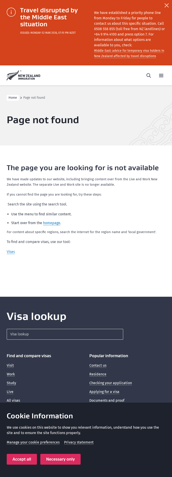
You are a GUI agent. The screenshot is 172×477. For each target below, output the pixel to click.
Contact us (97, 365)
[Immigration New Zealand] (23, 75)
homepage (51, 223)
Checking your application (110, 383)
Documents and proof (106, 400)
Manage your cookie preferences (33, 442)
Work (11, 374)
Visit (10, 365)
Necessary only (60, 459)
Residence (97, 374)
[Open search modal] (149, 75)
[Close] (167, 5)
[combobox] (65, 334)
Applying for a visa (104, 392)
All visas (13, 400)
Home (13, 98)
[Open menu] (161, 75)
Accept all (22, 459)
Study (11, 383)
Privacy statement (79, 442)
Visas (11, 252)
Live (10, 392)
